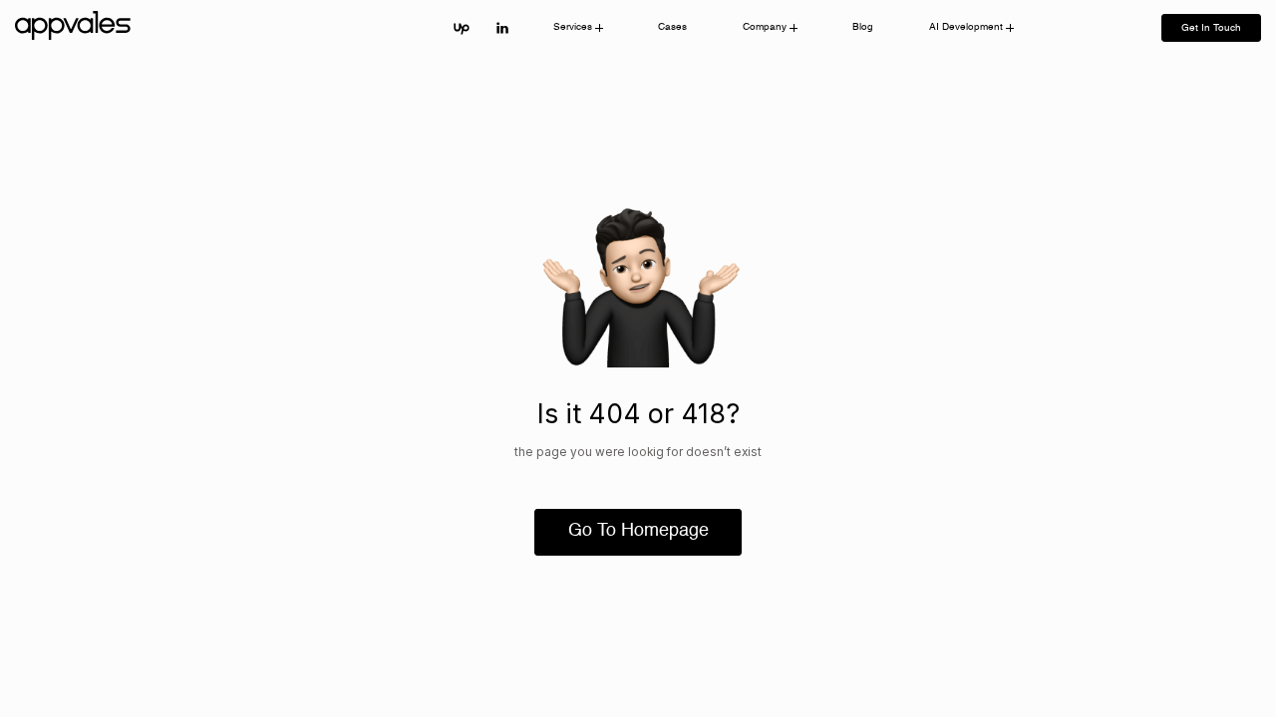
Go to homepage (638, 531)
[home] (76, 28)
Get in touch (1211, 28)
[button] (578, 28)
